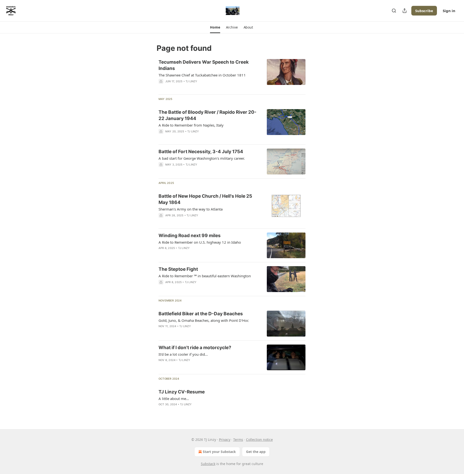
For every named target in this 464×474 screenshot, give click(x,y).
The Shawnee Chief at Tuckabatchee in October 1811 (202, 75)
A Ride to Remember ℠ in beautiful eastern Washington (205, 275)
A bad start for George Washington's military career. (202, 158)
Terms (238, 439)
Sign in (449, 10)
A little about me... (174, 398)
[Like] (162, 254)
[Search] (394, 10)
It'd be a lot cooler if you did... (183, 354)
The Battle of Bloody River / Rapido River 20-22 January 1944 (207, 115)
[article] (232, 74)
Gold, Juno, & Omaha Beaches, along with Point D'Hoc (204, 320)
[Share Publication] (404, 10)
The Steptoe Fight (178, 269)
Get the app (256, 451)
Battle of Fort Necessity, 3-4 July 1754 (201, 151)
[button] (215, 27)
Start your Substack (219, 451)
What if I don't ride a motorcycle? (195, 347)
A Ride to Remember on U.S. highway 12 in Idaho (200, 242)
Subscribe (424, 10)
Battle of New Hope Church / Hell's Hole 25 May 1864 (205, 199)
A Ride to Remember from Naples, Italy (191, 125)
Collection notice (259, 439)
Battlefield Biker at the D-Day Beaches (201, 313)
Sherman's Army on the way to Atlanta (191, 209)
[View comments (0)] (194, 254)
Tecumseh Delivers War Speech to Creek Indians (204, 65)
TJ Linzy (191, 81)
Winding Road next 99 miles (190, 235)
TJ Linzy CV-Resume (182, 392)
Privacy (224, 439)
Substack (208, 463)
